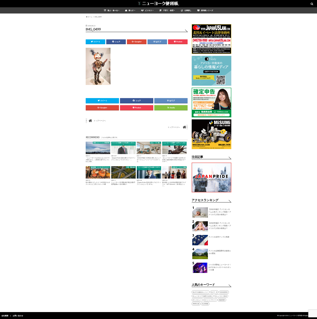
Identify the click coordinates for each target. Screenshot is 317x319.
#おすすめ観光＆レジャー (201, 292)
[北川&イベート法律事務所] (211, 52)
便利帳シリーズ (207, 10)
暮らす (131, 10)
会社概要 (4, 316)
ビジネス (148, 10)
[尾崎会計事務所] (211, 116)
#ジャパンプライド (210, 300)
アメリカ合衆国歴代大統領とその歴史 (220, 252)
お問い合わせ (18, 316)
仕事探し (188, 10)
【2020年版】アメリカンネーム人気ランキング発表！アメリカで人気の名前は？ (220, 225)
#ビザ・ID (214, 292)
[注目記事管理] (211, 193)
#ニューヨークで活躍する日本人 (203, 296)
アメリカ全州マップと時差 (219, 237)
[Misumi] (211, 147)
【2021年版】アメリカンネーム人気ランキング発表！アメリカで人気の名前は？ (220, 211)
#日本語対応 (224, 292)
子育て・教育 (168, 10)
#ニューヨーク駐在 (221, 296)
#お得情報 (205, 304)
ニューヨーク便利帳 (295, 315)
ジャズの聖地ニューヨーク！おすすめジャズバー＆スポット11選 (220, 267)
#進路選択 (222, 300)
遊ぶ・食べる (112, 10)
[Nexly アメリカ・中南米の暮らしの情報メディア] (211, 84)
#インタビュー (197, 300)
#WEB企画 (196, 304)
